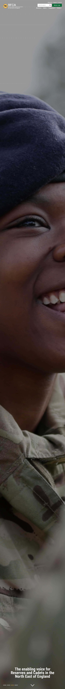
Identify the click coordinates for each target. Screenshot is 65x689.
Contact (60, 2)
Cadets (44, 8)
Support (55, 2)
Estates (59, 8)
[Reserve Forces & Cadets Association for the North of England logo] (13, 8)
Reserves (38, 8)
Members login (57, 5)
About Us (50, 2)
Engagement (51, 8)
